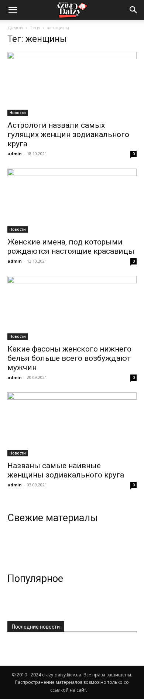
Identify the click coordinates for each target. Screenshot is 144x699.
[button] (133, 10)
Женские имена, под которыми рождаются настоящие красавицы (70, 246)
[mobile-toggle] (12, 10)
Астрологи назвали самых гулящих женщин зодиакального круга (68, 134)
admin (14, 153)
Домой (15, 27)
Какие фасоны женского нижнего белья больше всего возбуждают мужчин (69, 358)
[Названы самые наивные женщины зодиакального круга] (72, 424)
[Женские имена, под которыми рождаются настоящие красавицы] (72, 201)
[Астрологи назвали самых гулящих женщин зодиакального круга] (72, 84)
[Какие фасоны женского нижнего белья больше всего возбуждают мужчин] (72, 308)
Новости (18, 112)
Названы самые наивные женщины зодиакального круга (65, 470)
